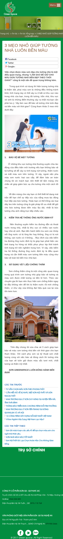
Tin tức (15, 33)
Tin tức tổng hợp (27, 33)
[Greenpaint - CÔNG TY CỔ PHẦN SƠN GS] (10, 8)
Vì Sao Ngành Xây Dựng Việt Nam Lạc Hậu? (25, 419)
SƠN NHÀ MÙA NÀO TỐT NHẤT (19, 437)
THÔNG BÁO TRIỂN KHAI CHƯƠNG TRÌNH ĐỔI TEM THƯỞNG (31, 405)
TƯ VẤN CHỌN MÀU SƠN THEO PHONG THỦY (25, 389)
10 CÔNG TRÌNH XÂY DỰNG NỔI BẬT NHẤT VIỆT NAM (28, 416)
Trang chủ (4, 33)
